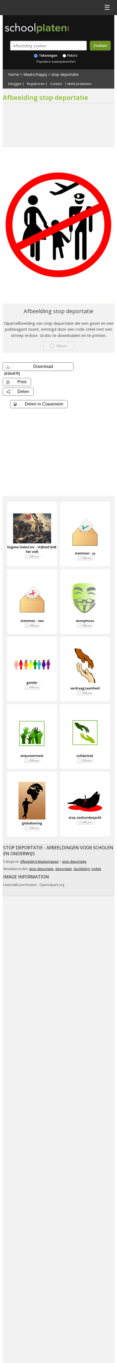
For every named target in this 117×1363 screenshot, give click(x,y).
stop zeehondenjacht (85, 817)
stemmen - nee (32, 620)
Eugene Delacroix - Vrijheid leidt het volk (32, 549)
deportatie (63, 869)
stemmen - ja (85, 553)
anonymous (85, 620)
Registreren (36, 84)
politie (96, 869)
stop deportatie (65, 74)
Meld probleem (79, 84)
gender (32, 682)
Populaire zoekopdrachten (56, 61)
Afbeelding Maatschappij (39, 861)
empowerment (32, 755)
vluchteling (81, 869)
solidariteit (84, 755)
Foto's (72, 55)
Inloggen (14, 84)
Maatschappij (35, 74)
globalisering (32, 823)
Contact (56, 84)
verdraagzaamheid (85, 688)
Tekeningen (47, 55)
